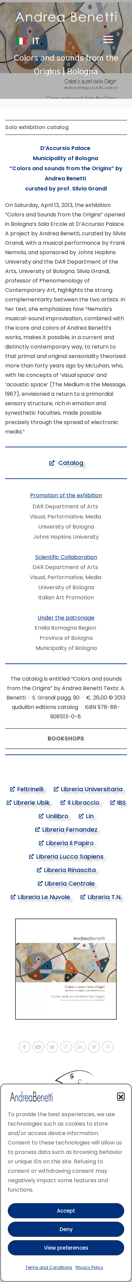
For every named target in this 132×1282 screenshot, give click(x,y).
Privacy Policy (89, 1267)
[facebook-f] (24, 1047)
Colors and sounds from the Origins (61, 168)
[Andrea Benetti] (66, 17)
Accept (66, 1210)
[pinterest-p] (108, 1047)
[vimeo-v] (94, 1047)
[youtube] (38, 1047)
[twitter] (52, 1047)
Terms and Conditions (48, 1267)
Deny (66, 1229)
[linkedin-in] (80, 1047)
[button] (120, 1096)
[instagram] (66, 1047)
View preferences (66, 1247)
